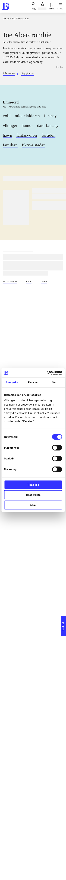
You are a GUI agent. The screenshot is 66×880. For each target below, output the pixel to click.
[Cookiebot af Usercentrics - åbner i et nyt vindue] (47, 372)
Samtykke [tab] (12, 382)
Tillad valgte (33, 494)
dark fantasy (47, 125)
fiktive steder (33, 145)
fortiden (48, 135)
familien (10, 145)
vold (7, 115)
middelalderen (27, 115)
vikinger (10, 125)
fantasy (50, 115)
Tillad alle (33, 484)
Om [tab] (54, 382)
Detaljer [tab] (33, 382)
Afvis (33, 504)
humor (27, 125)
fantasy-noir (26, 135)
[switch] (57, 447)
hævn (7, 135)
